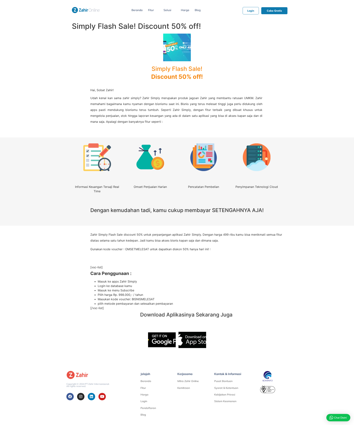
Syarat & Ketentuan (226, 388)
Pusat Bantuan (223, 381)
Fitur (151, 10)
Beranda (137, 10)
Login (143, 401)
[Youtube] (102, 396)
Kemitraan (183, 388)
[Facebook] (70, 396)
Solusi (167, 10)
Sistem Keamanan (225, 401)
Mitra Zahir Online (188, 381)
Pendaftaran (148, 408)
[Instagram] (80, 396)
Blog (198, 10)
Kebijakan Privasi (224, 394)
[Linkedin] (91, 396)
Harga (185, 10)
